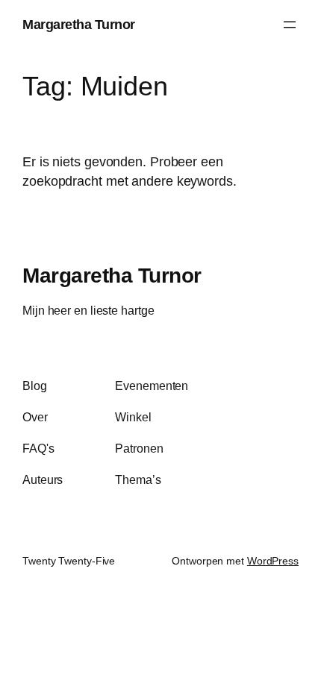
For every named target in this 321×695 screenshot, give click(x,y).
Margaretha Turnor (78, 24)
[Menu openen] (290, 25)
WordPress (273, 561)
